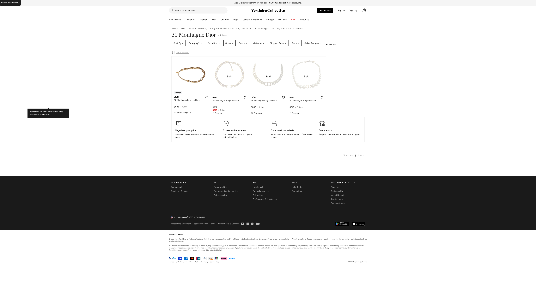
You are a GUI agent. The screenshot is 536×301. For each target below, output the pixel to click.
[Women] (210, 20)
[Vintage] (276, 20)
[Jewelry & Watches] (264, 20)
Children (225, 19)
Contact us (297, 191)
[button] (364, 10)
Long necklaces (218, 28)
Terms (212, 223)
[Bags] (241, 20)
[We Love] (289, 20)
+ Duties (183, 106)
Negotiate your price (185, 130)
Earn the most (326, 130)
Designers (191, 19)
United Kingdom (182, 262)
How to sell (258, 187)
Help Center (297, 187)
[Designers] (198, 20)
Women (203, 19)
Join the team (337, 199)
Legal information (200, 223)
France (171, 262)
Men (214, 19)
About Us (304, 19)
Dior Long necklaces (240, 28)
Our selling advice (261, 191)
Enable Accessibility (10, 2)
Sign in (341, 10)
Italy (217, 262)
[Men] (218, 20)
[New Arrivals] (183, 20)
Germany (204, 262)
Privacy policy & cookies (228, 223)
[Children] (231, 20)
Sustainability (337, 191)
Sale (293, 19)
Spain (212, 262)
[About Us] (311, 20)
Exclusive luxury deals (282, 130)
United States (194, 262)
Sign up (353, 10)
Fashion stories (337, 203)
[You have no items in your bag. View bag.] (364, 10)
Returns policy (220, 195)
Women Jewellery (198, 28)
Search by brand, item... (186, 10)
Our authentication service (226, 191)
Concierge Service (179, 191)
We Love (282, 19)
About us (335, 187)
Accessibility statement (181, 223)
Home (175, 28)
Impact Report (337, 195)
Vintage (270, 19)
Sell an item (325, 10)
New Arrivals (175, 19)
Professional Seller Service (265, 199)
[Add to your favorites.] (206, 97)
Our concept (176, 187)
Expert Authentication (234, 130)
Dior (183, 28)
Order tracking (220, 187)
